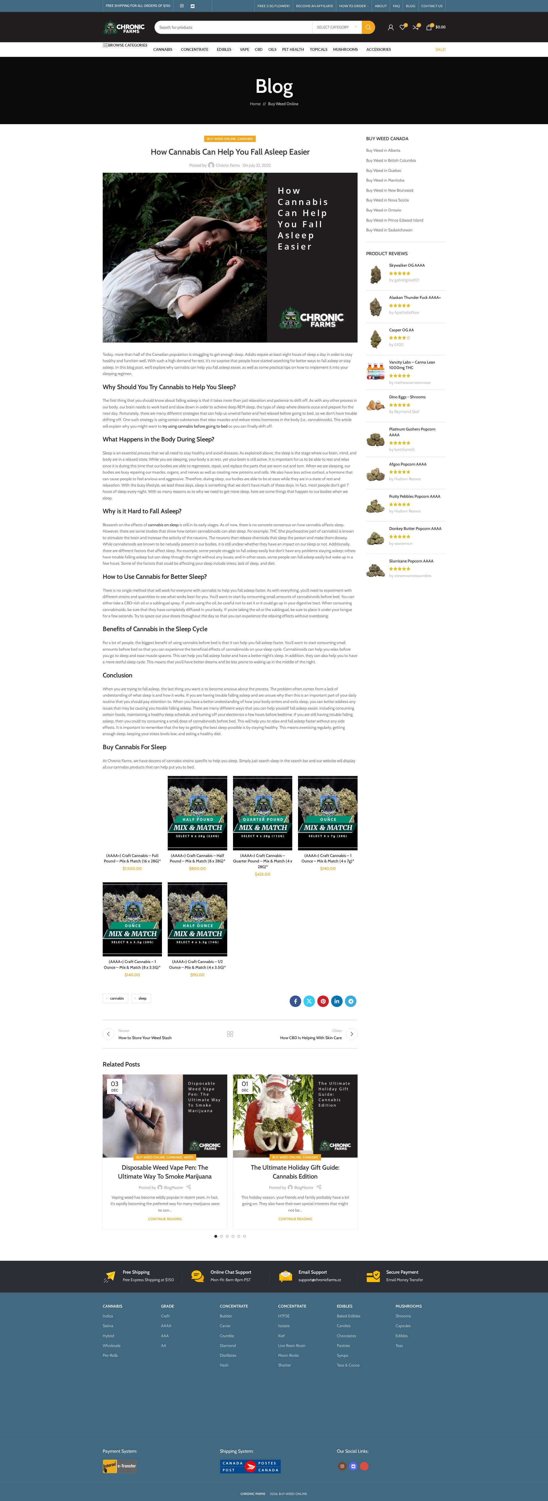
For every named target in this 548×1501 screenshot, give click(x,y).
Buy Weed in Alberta (383, 150)
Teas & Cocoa (348, 1365)
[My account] (391, 27)
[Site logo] (124, 26)
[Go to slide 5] (238, 1236)
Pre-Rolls (110, 1355)
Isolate (284, 1326)
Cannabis (245, 139)
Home (255, 103)
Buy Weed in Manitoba (385, 180)
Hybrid (108, 1335)
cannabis (117, 998)
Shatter (284, 1365)
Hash (224, 1365)
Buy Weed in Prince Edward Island (394, 220)
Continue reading (165, 1219)
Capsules (403, 1326)
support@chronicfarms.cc (320, 1279)
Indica (108, 1316)
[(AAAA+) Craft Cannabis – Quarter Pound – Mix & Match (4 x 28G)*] (263, 813)
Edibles (402, 1335)
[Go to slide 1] (215, 1236)
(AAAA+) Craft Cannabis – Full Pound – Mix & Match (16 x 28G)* (132, 858)
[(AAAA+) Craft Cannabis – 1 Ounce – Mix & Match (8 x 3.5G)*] (132, 919)
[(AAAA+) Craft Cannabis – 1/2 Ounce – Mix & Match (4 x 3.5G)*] (197, 919)
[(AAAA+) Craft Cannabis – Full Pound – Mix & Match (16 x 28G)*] (132, 813)
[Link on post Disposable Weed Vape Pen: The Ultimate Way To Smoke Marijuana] (165, 1116)
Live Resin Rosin (291, 1345)
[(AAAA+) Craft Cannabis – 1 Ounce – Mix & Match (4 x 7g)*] (328, 813)
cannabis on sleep (163, 524)
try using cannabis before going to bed (195, 426)
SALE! (441, 49)
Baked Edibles (348, 1316)
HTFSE (284, 1316)
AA (163, 1345)
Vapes (188, 1157)
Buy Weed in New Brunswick (389, 190)
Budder (226, 1316)
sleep (142, 998)
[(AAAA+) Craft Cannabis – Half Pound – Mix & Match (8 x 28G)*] (197, 813)
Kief (281, 1335)
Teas (399, 1345)
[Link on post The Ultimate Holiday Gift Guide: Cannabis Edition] (295, 1116)
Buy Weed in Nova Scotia (387, 200)
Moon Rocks (288, 1355)
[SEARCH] (368, 27)
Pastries (343, 1345)
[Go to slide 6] (244, 1236)
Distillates (228, 1355)
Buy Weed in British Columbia (391, 160)
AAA (165, 1335)
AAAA (166, 1326)
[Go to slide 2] (221, 1236)
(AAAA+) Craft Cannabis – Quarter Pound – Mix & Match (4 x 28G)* (262, 861)
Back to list (230, 1034)
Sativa (108, 1326)
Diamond (228, 1345)
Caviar (225, 1326)
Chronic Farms (228, 165)
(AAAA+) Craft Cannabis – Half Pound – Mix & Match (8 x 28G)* (197, 858)
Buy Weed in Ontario (383, 210)
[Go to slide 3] (227, 1236)
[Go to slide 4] (233, 1236)
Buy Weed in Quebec (383, 170)
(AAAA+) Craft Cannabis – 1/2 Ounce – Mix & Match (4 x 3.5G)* (197, 964)
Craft (165, 1316)
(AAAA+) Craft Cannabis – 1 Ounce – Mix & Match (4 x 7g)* (327, 858)
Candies (344, 1326)
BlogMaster (173, 1187)
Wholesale (112, 1345)
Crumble (227, 1335)
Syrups (342, 1355)
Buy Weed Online (283, 103)
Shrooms (403, 1316)
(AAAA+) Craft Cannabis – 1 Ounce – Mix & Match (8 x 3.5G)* (132, 964)
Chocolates (346, 1335)
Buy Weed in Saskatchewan (389, 229)
